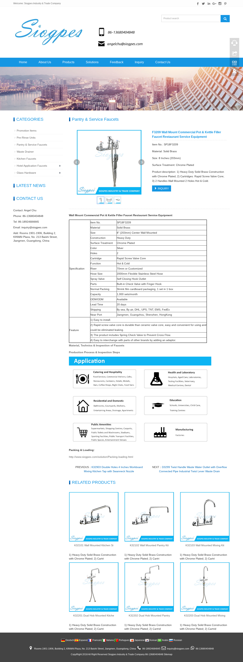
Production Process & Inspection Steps (94, 352)
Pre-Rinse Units (26, 137)
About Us (45, 62)
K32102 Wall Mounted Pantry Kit (149, 545)
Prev (77, 162)
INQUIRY (163, 188)
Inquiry (139, 62)
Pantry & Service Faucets (32, 144)
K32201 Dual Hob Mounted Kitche (93, 615)
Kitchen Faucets (26, 158)
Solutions (92, 62)
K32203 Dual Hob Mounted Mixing (204, 615)
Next (141, 162)
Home (23, 62)
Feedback (116, 62)
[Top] (234, 72)
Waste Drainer (25, 151)
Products (68, 62)
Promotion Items (26, 130)
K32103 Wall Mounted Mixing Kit (204, 545)
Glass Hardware (26, 172)
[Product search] (225, 18)
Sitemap (168, 654)
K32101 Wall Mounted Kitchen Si (93, 545)
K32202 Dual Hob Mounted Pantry (149, 615)
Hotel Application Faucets (32, 165)
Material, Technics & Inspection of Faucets (96, 345)
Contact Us (162, 62)
